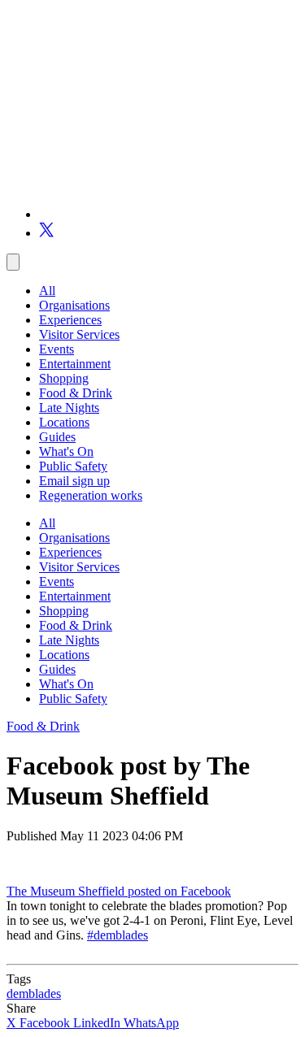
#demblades (117, 935)
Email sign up (74, 481)
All (47, 290)
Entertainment (75, 364)
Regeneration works (90, 495)
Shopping (64, 378)
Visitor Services (79, 334)
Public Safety (73, 466)
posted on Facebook (179, 891)
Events (56, 349)
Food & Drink (75, 393)
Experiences (70, 320)
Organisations (74, 305)
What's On (66, 451)
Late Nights (69, 407)
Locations (64, 422)
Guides (57, 437)
